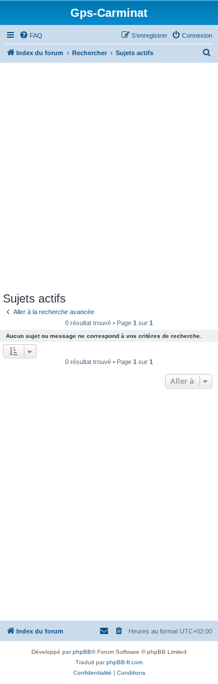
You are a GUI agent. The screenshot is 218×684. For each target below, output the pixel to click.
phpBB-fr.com (124, 662)
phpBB (82, 652)
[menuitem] (30, 35)
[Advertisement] (109, 177)
